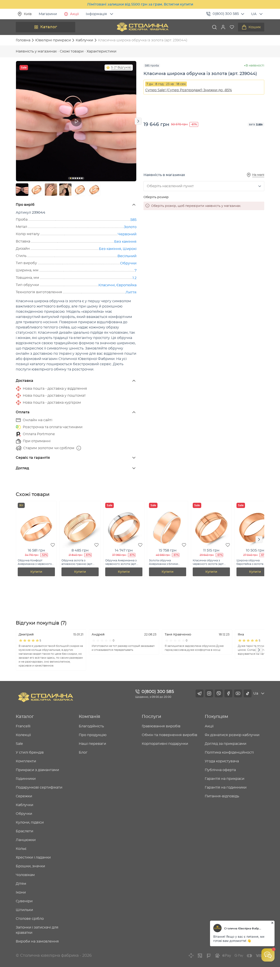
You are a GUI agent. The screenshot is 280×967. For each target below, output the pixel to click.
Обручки (128, 263)
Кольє (21, 848)
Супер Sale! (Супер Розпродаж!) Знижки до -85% (188, 90)
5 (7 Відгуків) (121, 67)
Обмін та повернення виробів (169, 735)
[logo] (142, 27)
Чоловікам (25, 875)
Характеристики (101, 51)
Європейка (126, 285)
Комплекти (26, 761)
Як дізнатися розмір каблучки (232, 735)
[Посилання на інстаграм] (209, 693)
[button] (223, 27)
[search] (214, 27)
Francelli (23, 726)
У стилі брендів (30, 752)
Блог (83, 752)
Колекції (23, 735)
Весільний (126, 256)
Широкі (129, 249)
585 (133, 220)
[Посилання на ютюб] (238, 693)
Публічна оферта (220, 770)
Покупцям (216, 716)
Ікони (21, 892)
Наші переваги (92, 743)
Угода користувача (222, 761)
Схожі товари (72, 51)
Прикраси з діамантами (37, 770)
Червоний (127, 234)
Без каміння (125, 241)
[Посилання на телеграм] (199, 693)
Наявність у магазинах (36, 51)
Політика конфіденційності (229, 752)
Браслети (24, 831)
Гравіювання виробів (161, 726)
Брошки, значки (30, 866)
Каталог (48, 27)
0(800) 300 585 (226, 14)
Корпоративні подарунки (165, 743)
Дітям (21, 883)
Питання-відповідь (222, 796)
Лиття (131, 292)
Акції (74, 14)
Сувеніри (24, 901)
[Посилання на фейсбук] (228, 693)
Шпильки (24, 910)
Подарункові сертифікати (39, 787)
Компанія (89, 716)
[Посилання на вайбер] (219, 693)
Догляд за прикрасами (225, 743)
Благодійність (91, 726)
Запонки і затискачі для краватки (37, 930)
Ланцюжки (26, 840)
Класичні (106, 285)
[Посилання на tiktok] (248, 693)
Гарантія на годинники (226, 787)
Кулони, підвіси (30, 822)
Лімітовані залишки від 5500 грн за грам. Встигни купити (140, 4)
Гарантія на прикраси (224, 778)
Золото (130, 227)
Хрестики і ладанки (33, 857)
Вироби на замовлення (37, 941)
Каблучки (24, 805)
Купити (36, 571)
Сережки (24, 796)
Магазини (48, 14)
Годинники (26, 778)
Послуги (151, 716)
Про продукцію (93, 735)
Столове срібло (30, 918)
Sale (19, 743)
